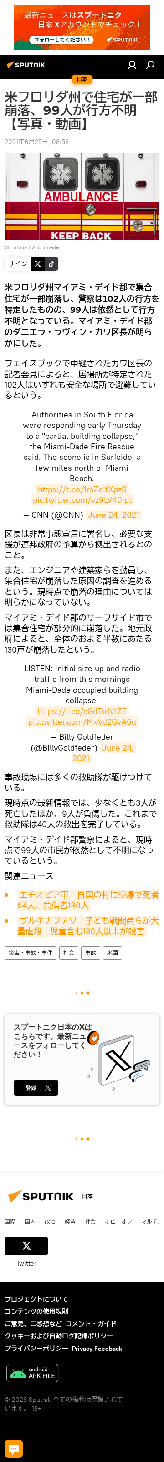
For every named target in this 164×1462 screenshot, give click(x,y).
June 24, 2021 (113, 515)
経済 (70, 1221)
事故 (90, 952)
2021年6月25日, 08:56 (37, 142)
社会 (68, 952)
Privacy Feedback (97, 1348)
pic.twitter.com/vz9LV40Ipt (82, 499)
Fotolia (18, 247)
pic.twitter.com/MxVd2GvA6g (82, 721)
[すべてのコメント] (14, 1449)
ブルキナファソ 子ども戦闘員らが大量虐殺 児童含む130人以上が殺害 (88, 926)
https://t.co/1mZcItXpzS (82, 489)
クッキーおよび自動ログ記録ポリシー (59, 1336)
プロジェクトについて (36, 1299)
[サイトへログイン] (132, 65)
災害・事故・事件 (30, 952)
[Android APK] (32, 1374)
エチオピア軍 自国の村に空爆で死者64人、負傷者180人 (88, 900)
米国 (112, 952)
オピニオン (118, 1221)
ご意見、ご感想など (33, 1324)
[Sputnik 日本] (27, 68)
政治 (50, 1221)
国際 (10, 1221)
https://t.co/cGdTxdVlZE (82, 711)
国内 (30, 1221)
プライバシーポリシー (36, 1348)
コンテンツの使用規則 (36, 1312)
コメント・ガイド (91, 1324)
